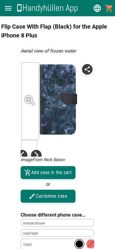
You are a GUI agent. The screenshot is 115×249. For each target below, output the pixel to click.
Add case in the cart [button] (51, 172)
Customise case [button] (51, 196)
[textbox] (57, 223)
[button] (8, 8)
